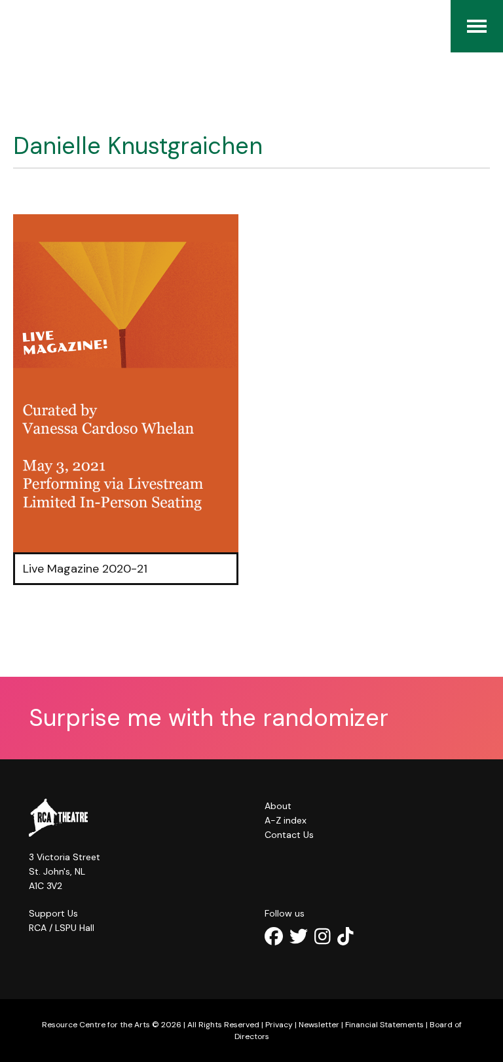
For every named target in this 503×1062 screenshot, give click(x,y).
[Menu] (477, 26)
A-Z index (286, 820)
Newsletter (319, 1024)
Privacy (279, 1024)
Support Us (53, 913)
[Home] (19, 26)
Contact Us (289, 835)
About (278, 806)
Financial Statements (384, 1024)
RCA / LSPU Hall (61, 928)
